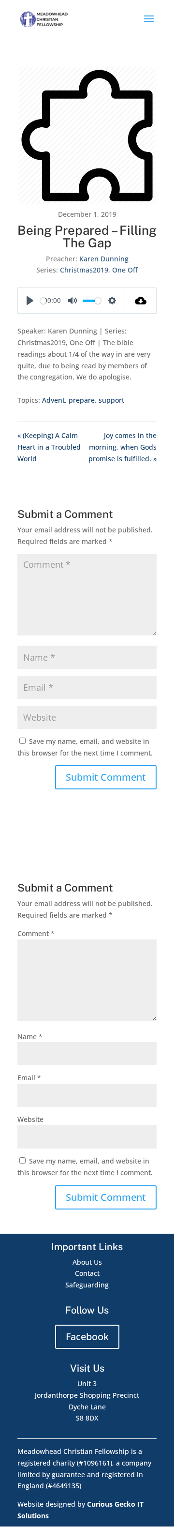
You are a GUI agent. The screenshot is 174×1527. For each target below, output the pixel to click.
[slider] (43, 300)
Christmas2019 (84, 269)
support (111, 400)
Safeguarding (87, 1284)
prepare (82, 400)
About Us (87, 1262)
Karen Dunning (104, 258)
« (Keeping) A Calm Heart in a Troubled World (49, 447)
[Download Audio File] (141, 300)
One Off (125, 269)
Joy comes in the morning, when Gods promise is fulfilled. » (122, 447)
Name (30, 1036)
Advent (53, 400)
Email (29, 1077)
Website (30, 1119)
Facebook (87, 1336)
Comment (36, 933)
